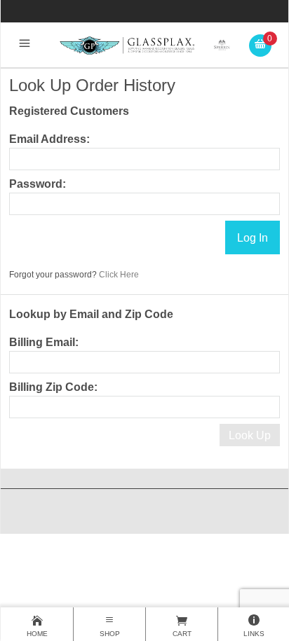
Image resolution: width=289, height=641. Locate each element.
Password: (37, 184)
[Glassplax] (144, 44)
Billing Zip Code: (53, 387)
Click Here (119, 275)
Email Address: (49, 139)
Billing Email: (44, 342)
